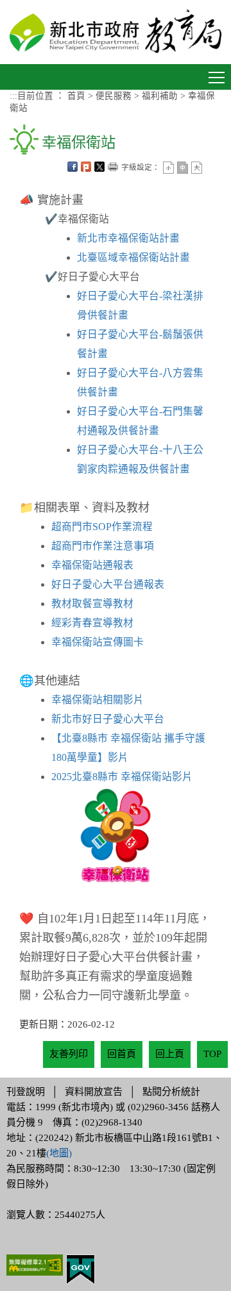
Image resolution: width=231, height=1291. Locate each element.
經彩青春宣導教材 (92, 622)
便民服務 (114, 96)
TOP (212, 1054)
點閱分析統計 (171, 1092)
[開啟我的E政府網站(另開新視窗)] (80, 1268)
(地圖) (59, 1153)
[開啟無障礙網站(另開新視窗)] (34, 1264)
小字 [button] (168, 168)
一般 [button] (182, 168)
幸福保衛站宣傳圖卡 (97, 642)
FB (72, 167)
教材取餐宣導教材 (92, 603)
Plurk (86, 167)
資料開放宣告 (94, 1092)
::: (13, 96)
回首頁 (121, 1054)
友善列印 (113, 167)
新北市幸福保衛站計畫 (128, 238)
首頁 (76, 96)
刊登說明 (25, 1092)
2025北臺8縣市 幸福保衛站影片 (122, 776)
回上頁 (169, 1054)
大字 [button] (196, 168)
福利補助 (160, 96)
